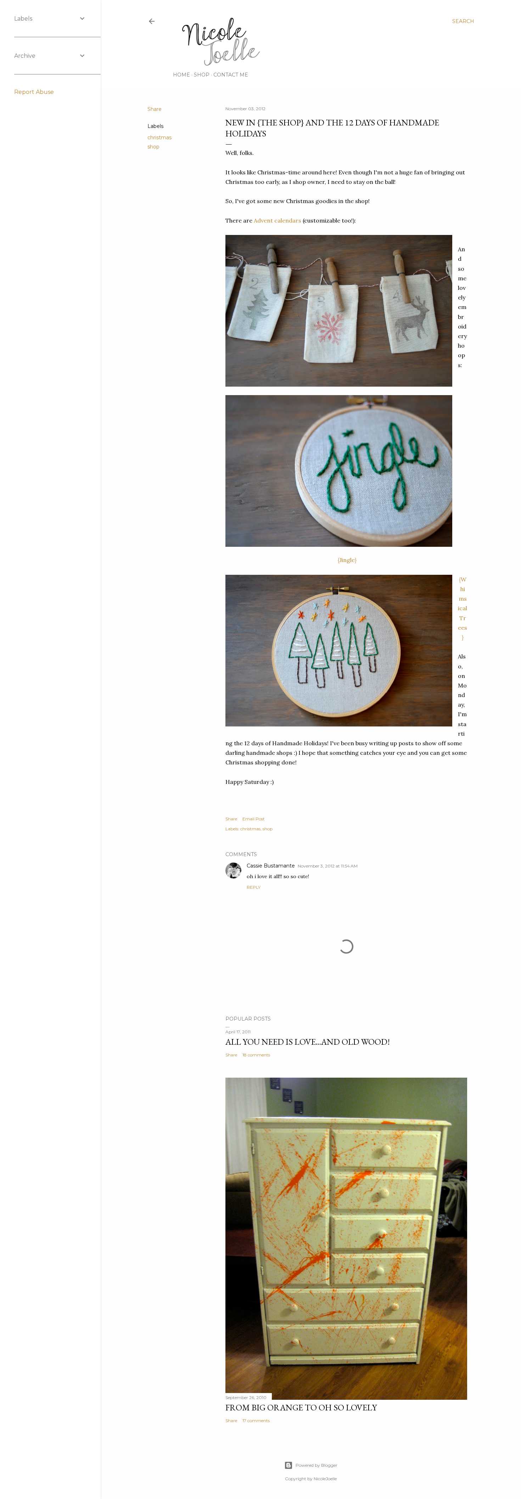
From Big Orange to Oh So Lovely (301, 1407)
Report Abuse (34, 92)
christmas (159, 137)
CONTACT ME (230, 75)
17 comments (256, 1420)
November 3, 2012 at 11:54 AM (328, 866)
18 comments (256, 1054)
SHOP (201, 75)
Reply (253, 887)
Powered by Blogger (316, 1465)
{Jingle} (346, 559)
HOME (181, 75)
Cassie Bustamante (271, 866)
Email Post (253, 818)
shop (153, 147)
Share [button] (154, 109)
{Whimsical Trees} (462, 608)
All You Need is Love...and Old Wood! (307, 1041)
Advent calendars (277, 220)
